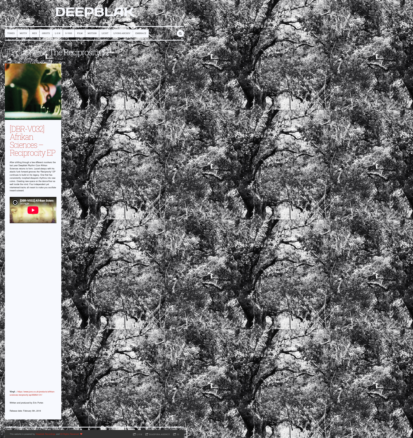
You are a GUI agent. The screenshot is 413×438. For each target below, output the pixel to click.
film (80, 33)
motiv (23, 33)
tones (11, 33)
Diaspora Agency (159, 434)
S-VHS (68, 33)
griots (46, 33)
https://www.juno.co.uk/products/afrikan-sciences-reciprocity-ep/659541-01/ (32, 393)
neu (34, 33)
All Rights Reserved (69, 433)
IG (178, 434)
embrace (140, 33)
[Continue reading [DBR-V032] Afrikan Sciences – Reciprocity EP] (33, 91)
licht (105, 33)
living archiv (121, 33)
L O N (57, 33)
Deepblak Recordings (45, 433)
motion (92, 33)
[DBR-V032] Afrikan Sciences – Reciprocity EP (32, 140)
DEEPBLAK (94, 12)
